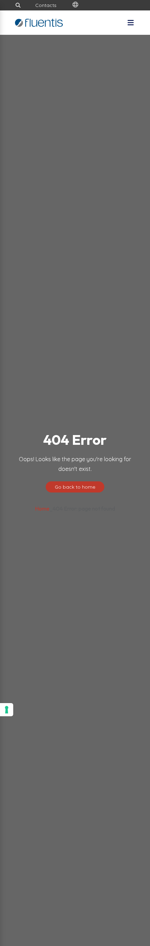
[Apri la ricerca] (18, 5)
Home (42, 508)
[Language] (75, 5)
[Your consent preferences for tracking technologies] (6, 709)
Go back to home (75, 487)
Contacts (46, 5)
